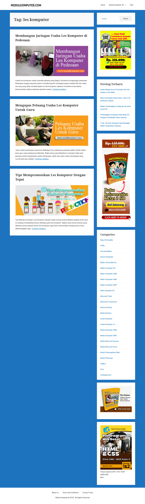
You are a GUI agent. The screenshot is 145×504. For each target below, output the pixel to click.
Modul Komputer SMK (108, 336)
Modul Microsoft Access (109, 341)
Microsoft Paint (106, 296)
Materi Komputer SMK (108, 279)
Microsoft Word (106, 307)
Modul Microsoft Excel (108, 347)
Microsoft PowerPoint (108, 302)
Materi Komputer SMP (108, 285)
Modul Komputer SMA (108, 330)
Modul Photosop (106, 358)
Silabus (103, 364)
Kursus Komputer (106, 257)
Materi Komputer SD (107, 268)
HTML (102, 246)
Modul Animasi (105, 313)
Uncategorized (105, 375)
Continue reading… (59, 89)
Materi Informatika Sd (108, 262)
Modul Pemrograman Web (110, 352)
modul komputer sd (107, 324)
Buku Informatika (106, 240)
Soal (102, 369)
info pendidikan (106, 251)
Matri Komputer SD (107, 291)
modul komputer (106, 319)
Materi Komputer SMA (108, 274)
